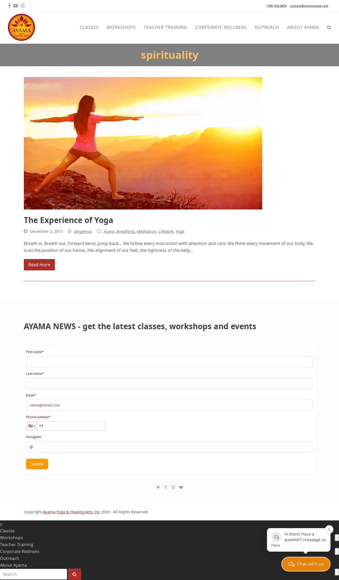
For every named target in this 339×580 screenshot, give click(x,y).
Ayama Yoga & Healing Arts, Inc (71, 511)
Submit (37, 464)
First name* (35, 352)
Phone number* (38, 417)
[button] (329, 27)
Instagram (33, 437)
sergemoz (83, 231)
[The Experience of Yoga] (143, 143)
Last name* (35, 374)
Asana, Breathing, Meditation (130, 231)
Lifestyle (165, 231)
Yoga (180, 231)
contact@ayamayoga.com (309, 6)
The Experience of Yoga (68, 220)
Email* (31, 395)
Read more (39, 264)
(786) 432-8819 (277, 6)
